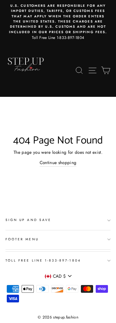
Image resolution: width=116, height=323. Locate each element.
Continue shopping (58, 162)
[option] (58, 22)
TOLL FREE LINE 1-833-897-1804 (43, 260)
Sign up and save (28, 219)
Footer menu (22, 239)
